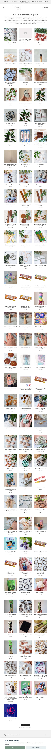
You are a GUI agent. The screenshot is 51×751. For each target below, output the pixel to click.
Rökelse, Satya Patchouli (40, 244)
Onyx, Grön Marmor (25, 164)
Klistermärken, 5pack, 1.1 (10, 285)
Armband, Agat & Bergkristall (25, 63)
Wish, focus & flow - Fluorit (40, 265)
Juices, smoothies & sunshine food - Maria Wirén (40, 697)
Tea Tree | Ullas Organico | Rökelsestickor (40, 635)
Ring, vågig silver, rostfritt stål (10, 326)
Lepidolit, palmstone (25, 551)
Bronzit (25, 123)
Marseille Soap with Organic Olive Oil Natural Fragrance (25, 389)
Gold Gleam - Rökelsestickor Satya (40, 552)
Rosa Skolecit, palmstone (10, 449)
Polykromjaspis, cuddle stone (25, 184)
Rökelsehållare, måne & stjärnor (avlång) (25, 205)
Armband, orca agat (10, 123)
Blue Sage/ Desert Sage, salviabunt (40, 409)
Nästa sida (25, 725)
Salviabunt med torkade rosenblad (40, 307)
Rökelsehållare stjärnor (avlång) (40, 205)
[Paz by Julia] (24, 8)
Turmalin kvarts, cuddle (40, 468)
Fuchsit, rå (25, 429)
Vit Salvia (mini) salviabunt (10, 429)
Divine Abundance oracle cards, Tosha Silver (40, 327)
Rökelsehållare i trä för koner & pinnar (40, 144)
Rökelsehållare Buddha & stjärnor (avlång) (10, 225)
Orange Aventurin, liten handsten (10, 409)
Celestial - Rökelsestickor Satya (40, 489)
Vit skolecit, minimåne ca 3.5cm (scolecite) (25, 676)
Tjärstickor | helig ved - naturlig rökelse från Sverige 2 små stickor (10, 511)
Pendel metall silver (40, 184)
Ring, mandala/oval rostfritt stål (11, 348)
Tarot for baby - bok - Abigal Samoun (10, 552)
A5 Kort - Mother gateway (25, 367)
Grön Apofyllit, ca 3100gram (40, 449)
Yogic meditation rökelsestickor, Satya (10, 573)
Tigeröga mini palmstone (25, 408)
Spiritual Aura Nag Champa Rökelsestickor (10, 307)
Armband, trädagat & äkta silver (10, 43)
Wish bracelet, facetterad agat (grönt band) (10, 83)
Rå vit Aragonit (40, 164)
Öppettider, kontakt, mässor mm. (12, 735)
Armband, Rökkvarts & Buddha (40, 510)
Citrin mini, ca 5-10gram (10, 63)
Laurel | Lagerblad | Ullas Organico (10, 656)
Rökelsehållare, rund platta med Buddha (10, 368)
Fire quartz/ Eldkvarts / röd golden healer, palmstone (25, 656)
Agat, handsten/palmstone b (40, 82)
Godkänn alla (15, 747)
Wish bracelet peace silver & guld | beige (10, 532)
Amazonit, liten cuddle (25, 468)
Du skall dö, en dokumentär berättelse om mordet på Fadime (10, 489)
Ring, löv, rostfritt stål (25, 347)
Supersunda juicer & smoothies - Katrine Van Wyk (25, 697)
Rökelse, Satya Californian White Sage (10, 245)
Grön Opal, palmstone (25, 244)
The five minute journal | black (25, 634)
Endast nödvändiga (36, 747)
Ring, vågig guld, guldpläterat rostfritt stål (25, 327)
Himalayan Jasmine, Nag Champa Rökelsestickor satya (40, 286)
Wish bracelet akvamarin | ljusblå (25, 510)
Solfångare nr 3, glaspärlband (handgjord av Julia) (10, 165)
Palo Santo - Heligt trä (40, 63)
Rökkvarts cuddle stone (11, 184)
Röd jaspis (40, 42)
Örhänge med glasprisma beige (40, 429)
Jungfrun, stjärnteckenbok (10, 718)
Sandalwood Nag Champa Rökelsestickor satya (25, 307)
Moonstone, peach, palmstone (25, 449)
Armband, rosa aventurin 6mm (25, 266)
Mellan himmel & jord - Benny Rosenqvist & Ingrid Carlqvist (40, 676)
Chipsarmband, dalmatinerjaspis (40, 573)
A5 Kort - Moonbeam (40, 367)
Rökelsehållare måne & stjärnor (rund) (25, 225)
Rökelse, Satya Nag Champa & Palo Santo (40, 225)
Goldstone (10, 103)
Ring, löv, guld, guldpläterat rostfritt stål (40, 348)
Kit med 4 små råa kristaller (11, 388)
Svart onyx (10, 143)
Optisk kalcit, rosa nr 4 (40, 592)
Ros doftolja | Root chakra (40, 531)
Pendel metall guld (11, 204)
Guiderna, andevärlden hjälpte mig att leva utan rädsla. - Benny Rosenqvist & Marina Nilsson (10, 698)
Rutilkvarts (25, 82)
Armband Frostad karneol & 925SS (25, 532)
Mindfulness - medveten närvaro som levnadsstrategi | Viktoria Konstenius (10, 593)
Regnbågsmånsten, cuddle (10, 675)
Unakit (40, 103)
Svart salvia (10, 634)
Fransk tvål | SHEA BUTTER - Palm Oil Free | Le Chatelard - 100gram (25, 40)
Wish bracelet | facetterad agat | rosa (40, 124)
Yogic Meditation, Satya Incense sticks (40, 389)
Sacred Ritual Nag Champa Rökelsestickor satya (25, 286)
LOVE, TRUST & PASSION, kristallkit (25, 573)
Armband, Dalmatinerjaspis (10, 265)
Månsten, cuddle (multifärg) (40, 655)
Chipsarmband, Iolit (25, 592)
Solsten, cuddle (10, 468)
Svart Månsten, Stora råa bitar (25, 614)
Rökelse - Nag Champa (25, 143)
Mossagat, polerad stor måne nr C (25, 103)
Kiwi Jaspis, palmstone (25, 488)
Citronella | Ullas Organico (10, 614)
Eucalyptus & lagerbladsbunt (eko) (40, 615)
